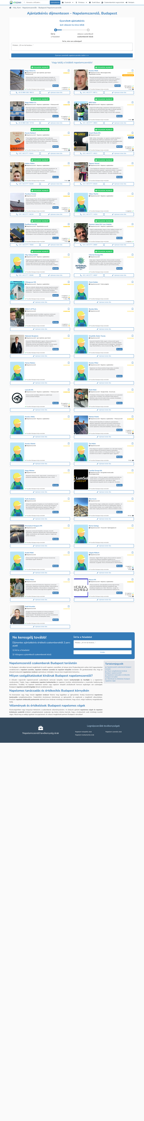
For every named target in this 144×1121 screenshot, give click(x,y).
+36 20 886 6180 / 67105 (26, 123)
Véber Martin (93, 194)
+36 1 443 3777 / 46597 (89, 275)
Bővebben (55, 85)
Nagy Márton (29, 471)
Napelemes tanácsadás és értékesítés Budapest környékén (117, 676)
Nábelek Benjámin (31, 336)
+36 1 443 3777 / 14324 (89, 214)
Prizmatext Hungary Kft (33, 526)
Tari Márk (92, 444)
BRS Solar (92, 102)
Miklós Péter (29, 580)
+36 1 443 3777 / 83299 (26, 184)
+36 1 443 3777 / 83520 (89, 184)
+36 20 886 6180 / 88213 (26, 92)
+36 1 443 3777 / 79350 (26, 245)
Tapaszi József (94, 163)
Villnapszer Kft (30, 282)
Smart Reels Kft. (95, 133)
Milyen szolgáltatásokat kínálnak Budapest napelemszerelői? (116, 672)
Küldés (102, 652)
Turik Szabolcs (30, 499)
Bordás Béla (93, 309)
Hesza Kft (92, 580)
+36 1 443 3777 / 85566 (26, 275)
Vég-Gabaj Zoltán (31, 255)
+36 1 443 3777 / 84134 (26, 214)
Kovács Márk (93, 71)
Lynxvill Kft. (29, 390)
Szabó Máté (29, 553)
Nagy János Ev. (30, 71)
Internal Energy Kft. (96, 255)
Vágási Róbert (94, 553)
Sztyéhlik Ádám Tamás (97, 336)
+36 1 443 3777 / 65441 (26, 153)
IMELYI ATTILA (30, 309)
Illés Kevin (92, 499)
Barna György (94, 526)
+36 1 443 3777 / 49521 (89, 153)
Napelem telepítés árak (83, 732)
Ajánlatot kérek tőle (56, 92)
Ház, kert (17, 7)
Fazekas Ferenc (30, 194)
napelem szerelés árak (114, 732)
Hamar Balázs (30, 363)
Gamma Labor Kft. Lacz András (100, 224)
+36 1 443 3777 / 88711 (89, 92)
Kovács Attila (30, 417)
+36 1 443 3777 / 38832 (89, 123)
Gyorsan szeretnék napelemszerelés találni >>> (72, 55)
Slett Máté (92, 390)
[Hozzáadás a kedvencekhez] (69, 71)
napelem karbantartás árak (84, 735)
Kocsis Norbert (30, 133)
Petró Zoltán (93, 282)
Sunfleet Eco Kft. (31, 224)
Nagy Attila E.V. (30, 102)
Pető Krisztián (30, 606)
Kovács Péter (93, 363)
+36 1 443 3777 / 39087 (89, 245)
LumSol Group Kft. (95, 471)
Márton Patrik (94, 417)
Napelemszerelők (29, 7)
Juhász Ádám (30, 163)
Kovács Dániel (30, 444)
